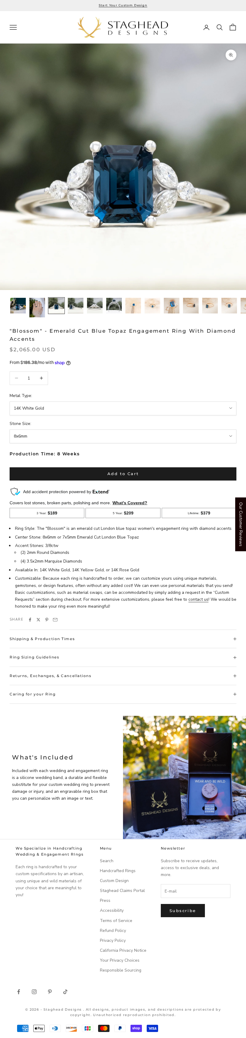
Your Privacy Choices (120, 960)
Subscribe (183, 910)
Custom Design (114, 881)
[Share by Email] (55, 619)
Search (106, 861)
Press (105, 900)
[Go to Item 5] (94, 305)
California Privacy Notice (123, 950)
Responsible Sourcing (120, 970)
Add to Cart (123, 473)
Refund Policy (113, 930)
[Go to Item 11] (210, 305)
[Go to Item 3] (56, 305)
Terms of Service (116, 921)
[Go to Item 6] (114, 305)
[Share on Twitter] (38, 619)
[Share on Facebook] (30, 619)
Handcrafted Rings (118, 871)
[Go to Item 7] (133, 305)
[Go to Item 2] (37, 307)
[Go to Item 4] (75, 305)
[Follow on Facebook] (19, 992)
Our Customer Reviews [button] (241, 524)
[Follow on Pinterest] (50, 992)
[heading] (123, 27)
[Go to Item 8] (152, 305)
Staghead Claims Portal (122, 890)
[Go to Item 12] (229, 305)
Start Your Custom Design (123, 5)
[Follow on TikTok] (65, 992)
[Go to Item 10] (190, 305)
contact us (198, 599)
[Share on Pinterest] (46, 619)
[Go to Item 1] (18, 305)
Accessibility (112, 910)
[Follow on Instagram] (34, 992)
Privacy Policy (113, 940)
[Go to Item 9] (171, 305)
